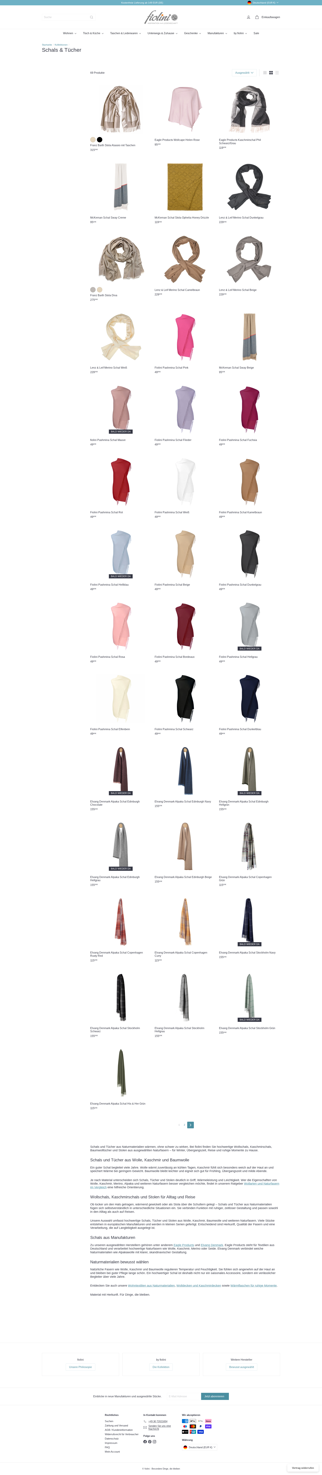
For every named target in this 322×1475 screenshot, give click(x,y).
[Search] (92, 17)
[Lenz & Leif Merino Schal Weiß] (120, 341)
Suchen (109, 1421)
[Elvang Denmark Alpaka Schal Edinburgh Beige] (185, 851)
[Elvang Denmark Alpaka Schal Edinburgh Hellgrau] (120, 853)
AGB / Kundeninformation (119, 1429)
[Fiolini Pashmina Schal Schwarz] (185, 703)
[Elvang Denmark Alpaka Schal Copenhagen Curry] (185, 928)
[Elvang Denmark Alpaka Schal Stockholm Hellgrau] (185, 1004)
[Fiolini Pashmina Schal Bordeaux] (185, 631)
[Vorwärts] (190, 1125)
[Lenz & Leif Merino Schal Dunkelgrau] (249, 192)
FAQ (107, 1447)
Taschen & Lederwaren (124, 33)
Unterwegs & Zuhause (161, 33)
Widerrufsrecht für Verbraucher (122, 1434)
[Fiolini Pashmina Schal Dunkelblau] (249, 703)
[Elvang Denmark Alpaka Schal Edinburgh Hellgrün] (249, 777)
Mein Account (112, 1451)
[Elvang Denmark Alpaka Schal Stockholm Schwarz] (120, 1004)
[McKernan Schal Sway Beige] (249, 341)
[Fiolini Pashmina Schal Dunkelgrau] (249, 558)
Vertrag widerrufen (303, 1467)
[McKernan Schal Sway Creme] (120, 192)
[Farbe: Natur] (93, 139)
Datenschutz (112, 1438)
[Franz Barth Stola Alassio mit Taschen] (120, 117)
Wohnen (68, 33)
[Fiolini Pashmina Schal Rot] (120, 486)
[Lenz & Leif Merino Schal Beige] (249, 264)
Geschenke (191, 33)
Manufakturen (216, 33)
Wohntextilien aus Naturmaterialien (151, 1285)
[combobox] (69, 17)
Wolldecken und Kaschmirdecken (198, 1285)
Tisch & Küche (92, 33)
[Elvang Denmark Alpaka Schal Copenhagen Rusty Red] (120, 928)
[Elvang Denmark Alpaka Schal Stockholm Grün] (249, 1002)
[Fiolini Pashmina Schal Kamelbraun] (249, 486)
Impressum (111, 1443)
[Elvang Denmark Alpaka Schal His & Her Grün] (120, 1078)
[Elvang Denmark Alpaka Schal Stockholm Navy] (249, 927)
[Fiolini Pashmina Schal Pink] (185, 341)
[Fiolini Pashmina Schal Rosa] (120, 631)
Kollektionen (61, 44)
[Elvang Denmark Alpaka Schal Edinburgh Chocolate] (120, 777)
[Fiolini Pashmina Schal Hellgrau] (249, 631)
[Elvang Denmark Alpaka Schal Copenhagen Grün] (249, 853)
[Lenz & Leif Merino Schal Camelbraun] (185, 264)
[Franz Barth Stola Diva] (120, 267)
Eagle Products (184, 1245)
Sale (256, 33)
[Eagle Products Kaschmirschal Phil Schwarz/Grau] (249, 116)
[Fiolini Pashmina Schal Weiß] (185, 486)
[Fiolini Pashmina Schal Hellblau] (120, 558)
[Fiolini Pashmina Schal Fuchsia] (249, 414)
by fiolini (239, 33)
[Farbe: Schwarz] (99, 139)
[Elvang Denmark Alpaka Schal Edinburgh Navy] (185, 776)
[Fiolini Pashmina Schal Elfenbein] (120, 703)
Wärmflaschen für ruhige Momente (253, 1285)
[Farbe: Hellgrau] (93, 289)
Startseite (47, 44)
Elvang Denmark (212, 1245)
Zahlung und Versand (116, 1425)
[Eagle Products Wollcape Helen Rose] (185, 114)
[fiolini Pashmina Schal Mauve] (120, 414)
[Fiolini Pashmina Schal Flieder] (185, 414)
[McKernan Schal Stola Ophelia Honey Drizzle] (185, 192)
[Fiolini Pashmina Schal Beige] (185, 558)
